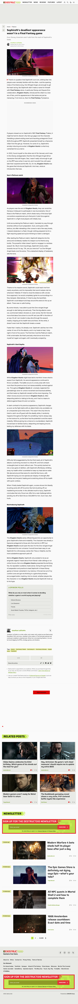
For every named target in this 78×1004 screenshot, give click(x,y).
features (13, 649)
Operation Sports (28, 968)
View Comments (41, 692)
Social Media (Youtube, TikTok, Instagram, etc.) (24, 610)
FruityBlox (57, 968)
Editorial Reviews (16, 600)
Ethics (12, 960)
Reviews (43, 2)
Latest (59, 2)
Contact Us (18, 960)
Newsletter (27, 2)
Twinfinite (17, 966)
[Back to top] (2, 726)
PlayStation (13, 651)
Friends (13, 607)
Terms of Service (42, 831)
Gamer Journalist (8, 968)
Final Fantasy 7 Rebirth (21, 649)
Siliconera (54, 966)
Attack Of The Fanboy (34, 966)
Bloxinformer (65, 968)
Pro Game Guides (8, 966)
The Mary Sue (38, 968)
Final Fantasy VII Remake (41, 649)
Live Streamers (15, 603)
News (36, 2)
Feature (14, 26)
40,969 (41, 938)
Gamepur (24, 966)
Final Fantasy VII (30, 649)
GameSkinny (18, 968)
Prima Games (46, 966)
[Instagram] (50, 630)
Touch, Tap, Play (48, 968)
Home (8, 26)
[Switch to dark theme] (71, 2)
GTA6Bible (6, 971)
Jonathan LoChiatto (16, 42)
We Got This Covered (64, 966)
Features (51, 2)
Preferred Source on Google (37, 675)
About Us (6, 960)
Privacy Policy (52, 831)
